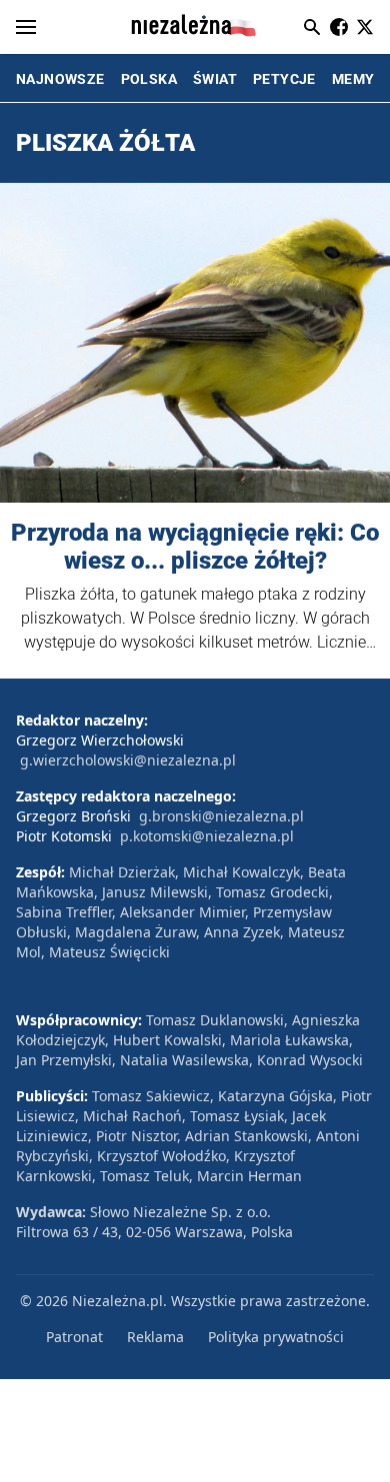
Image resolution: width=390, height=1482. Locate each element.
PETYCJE (284, 79)
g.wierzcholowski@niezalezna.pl (128, 759)
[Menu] (26, 27)
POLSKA (149, 79)
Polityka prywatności (276, 1336)
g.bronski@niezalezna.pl (221, 815)
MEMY (353, 79)
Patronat (74, 1336)
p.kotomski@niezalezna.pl (207, 835)
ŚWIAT (215, 79)
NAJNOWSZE (60, 79)
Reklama (155, 1336)
